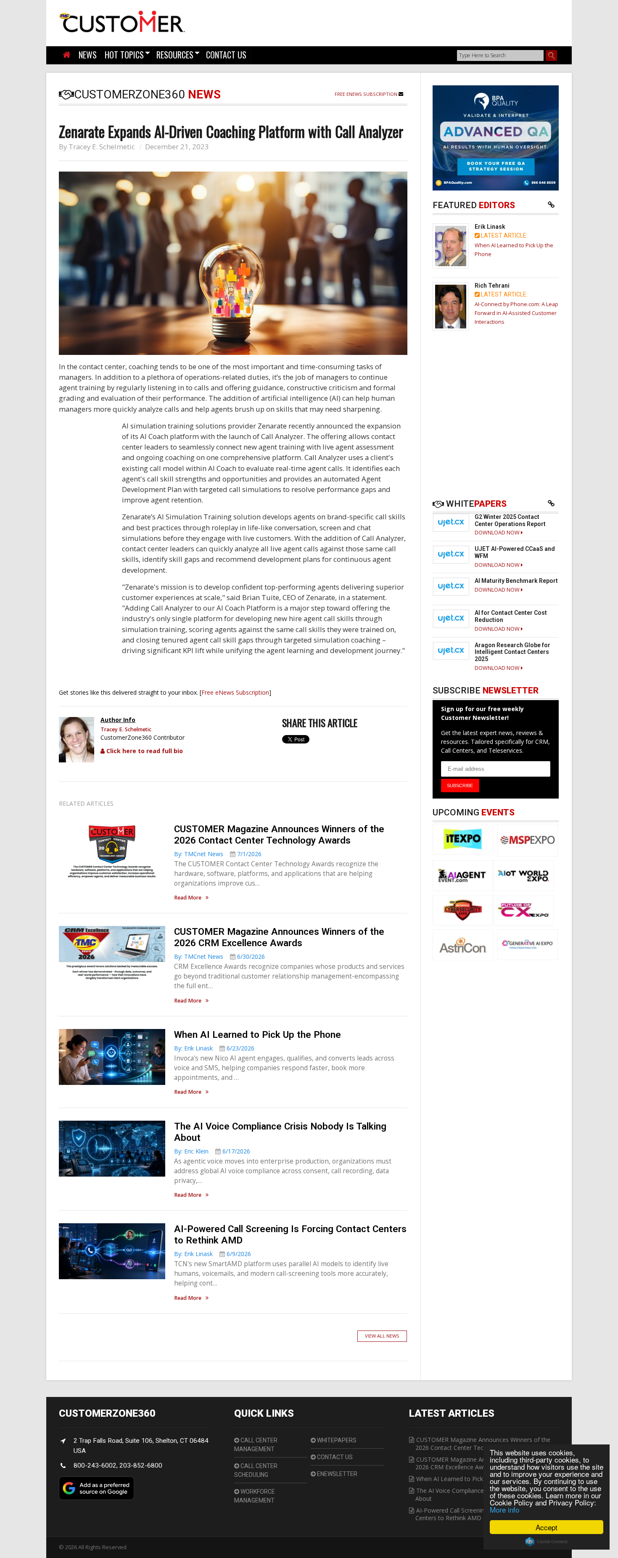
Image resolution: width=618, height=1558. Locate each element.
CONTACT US (226, 54)
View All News (382, 1336)
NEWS (88, 54)
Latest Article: (504, 235)
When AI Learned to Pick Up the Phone (257, 1034)
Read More (187, 898)
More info (504, 1509)
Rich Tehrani (492, 285)
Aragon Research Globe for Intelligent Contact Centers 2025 (512, 652)
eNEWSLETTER (336, 1474)
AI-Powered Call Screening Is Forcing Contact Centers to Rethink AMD (477, 1514)
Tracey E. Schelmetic (102, 146)
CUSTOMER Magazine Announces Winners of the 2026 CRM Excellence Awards (279, 937)
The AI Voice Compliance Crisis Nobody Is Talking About (483, 1494)
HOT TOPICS (124, 54)
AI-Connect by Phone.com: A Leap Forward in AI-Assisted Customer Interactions (516, 313)
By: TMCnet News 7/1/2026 (217, 854)
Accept (546, 1527)
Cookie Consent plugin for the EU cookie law (547, 1541)
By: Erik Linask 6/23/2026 (214, 1048)
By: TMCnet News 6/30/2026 (219, 956)
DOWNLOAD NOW (498, 532)
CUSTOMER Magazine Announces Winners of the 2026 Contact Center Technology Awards (279, 834)
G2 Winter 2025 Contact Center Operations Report (510, 520)
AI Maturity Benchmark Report (516, 580)
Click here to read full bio (144, 751)
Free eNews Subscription (367, 94)
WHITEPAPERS (336, 1440)
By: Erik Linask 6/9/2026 (212, 1254)
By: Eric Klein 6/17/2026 (212, 1151)
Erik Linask (490, 226)
